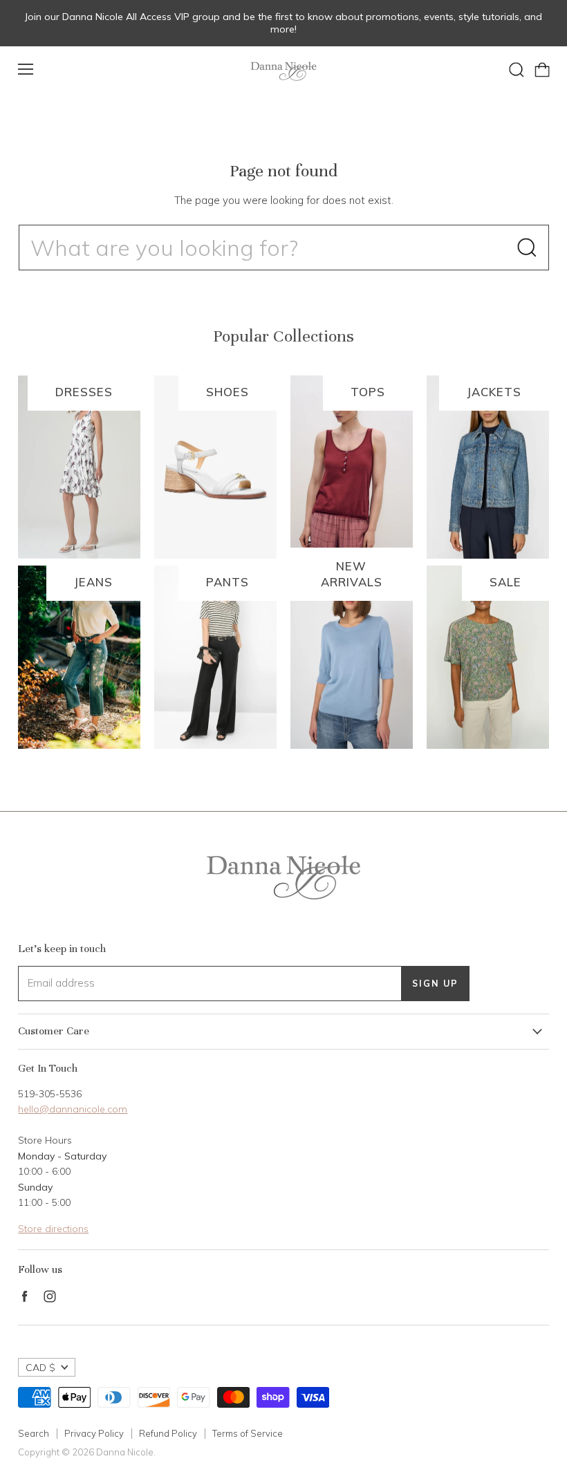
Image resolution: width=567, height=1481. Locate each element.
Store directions (53, 1228)
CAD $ (40, 1367)
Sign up (435, 983)
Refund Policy (168, 1433)
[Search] (527, 247)
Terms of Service (247, 1433)
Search (33, 1433)
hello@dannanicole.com (72, 1109)
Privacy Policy (94, 1433)
